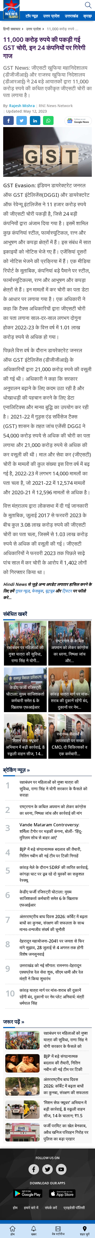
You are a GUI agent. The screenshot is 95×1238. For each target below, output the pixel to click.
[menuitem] (32, 16)
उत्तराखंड (71, 16)
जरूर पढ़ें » (13, 1022)
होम (15, 1207)
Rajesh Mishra (22, 105)
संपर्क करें (51, 1207)
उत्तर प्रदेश (50, 16)
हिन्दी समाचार (11, 29)
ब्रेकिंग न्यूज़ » (16, 770)
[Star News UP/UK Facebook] (33, 1174)
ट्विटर (67, 591)
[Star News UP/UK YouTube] (61, 1174)
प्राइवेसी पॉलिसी (74, 1207)
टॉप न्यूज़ (31, 16)
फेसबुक (37, 591)
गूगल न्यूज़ (22, 591)
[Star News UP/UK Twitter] (47, 1174)
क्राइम (87, 16)
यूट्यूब (50, 591)
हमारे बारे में (31, 1207)
